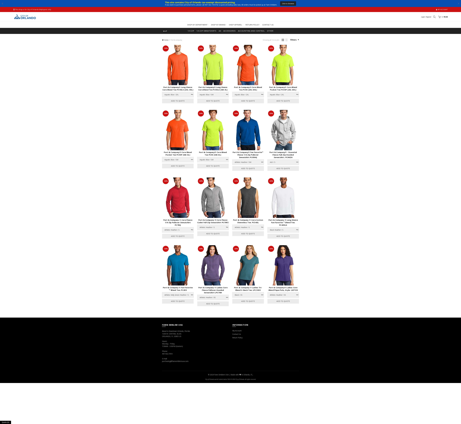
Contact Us (236, 334)
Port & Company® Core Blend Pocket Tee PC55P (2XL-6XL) (283, 88)
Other (270, 31)
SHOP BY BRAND (218, 25)
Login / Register (426, 17)
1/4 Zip (191, 31)
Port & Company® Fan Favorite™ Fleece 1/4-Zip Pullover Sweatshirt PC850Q (248, 154)
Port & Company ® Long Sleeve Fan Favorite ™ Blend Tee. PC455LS (283, 222)
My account (443, 10)
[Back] (165, 31)
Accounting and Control (251, 31)
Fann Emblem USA (221, 374)
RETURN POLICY (252, 25)
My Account (237, 330)
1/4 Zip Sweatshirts (206, 31)
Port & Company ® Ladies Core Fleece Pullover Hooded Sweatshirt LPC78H (212, 290)
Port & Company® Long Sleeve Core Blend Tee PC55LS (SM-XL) (213, 88)
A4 (220, 31)
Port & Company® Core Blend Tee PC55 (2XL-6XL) (248, 88)
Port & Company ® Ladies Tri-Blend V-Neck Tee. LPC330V (248, 288)
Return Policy (237, 337)
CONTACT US (268, 25)
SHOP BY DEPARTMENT (197, 25)
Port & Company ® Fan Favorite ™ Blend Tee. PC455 (178, 288)
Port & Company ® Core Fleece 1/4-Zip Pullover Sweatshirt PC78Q (177, 222)
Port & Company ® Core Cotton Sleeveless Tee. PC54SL (248, 221)
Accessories (229, 31)
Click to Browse (250, 3)
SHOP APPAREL (235, 25)
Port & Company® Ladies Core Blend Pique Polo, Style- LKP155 (283, 288)
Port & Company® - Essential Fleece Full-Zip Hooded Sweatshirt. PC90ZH (283, 154)
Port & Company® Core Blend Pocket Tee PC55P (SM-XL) (178, 153)
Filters (293, 39)
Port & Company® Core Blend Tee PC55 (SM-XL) (213, 153)
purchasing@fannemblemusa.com (175, 361)
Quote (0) (5, 422)
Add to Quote (178, 101)
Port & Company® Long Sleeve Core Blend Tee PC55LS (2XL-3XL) (177, 88)
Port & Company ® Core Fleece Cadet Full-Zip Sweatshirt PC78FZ (213, 221)
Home (166, 40)
